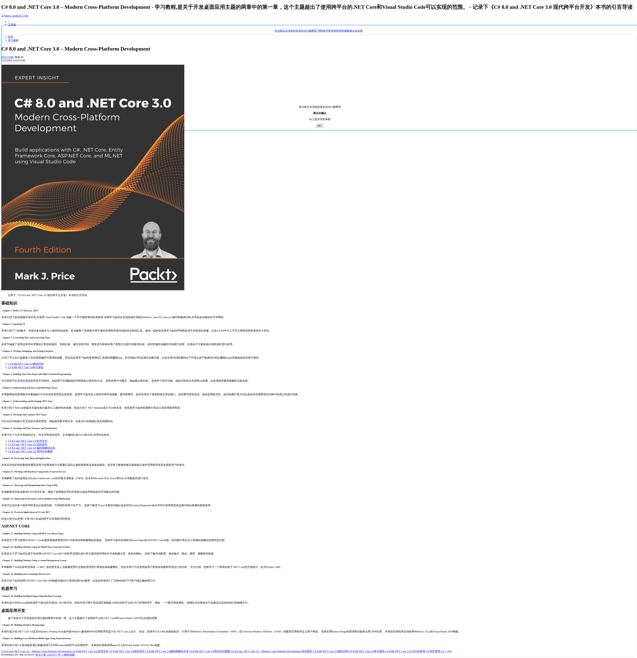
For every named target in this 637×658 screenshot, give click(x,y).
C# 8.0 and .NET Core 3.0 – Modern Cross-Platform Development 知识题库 (272, 651)
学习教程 (13, 40)
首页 (10, 36)
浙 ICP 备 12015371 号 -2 (49, 654)
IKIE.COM (22, 15)
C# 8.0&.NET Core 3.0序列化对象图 (210, 651)
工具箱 (12, 24)
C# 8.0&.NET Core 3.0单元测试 (25, 367)
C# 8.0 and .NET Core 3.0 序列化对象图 (30, 451)
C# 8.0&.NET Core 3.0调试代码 (25, 363)
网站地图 (69, 654)
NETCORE (7, 57)
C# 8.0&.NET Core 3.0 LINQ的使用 (405, 651)
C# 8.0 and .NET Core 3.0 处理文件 (27, 441)
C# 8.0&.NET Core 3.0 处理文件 (90, 651)
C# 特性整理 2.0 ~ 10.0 (439, 651)
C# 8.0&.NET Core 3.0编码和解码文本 (167, 651)
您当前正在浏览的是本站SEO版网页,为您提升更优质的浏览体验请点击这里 (319, 30)
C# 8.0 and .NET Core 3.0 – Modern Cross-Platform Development (36, 651)
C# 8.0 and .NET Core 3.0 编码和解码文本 (31, 448)
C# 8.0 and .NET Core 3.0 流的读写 (27, 444)
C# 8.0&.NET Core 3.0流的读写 (127, 651)
